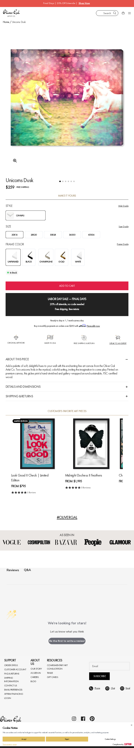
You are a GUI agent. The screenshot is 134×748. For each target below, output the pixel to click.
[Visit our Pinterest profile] (92, 718)
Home (6, 22)
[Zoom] (14, 160)
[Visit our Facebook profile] (83, 718)
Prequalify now (93, 325)
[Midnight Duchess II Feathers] (91, 443)
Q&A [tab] (27, 570)
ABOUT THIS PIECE (17, 359)
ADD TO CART (67, 286)
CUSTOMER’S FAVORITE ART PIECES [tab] (67, 411)
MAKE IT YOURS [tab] (67, 195)
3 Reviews (86, 487)
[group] (67, 106)
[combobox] (107, 13)
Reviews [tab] (13, 570)
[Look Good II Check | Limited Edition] (37, 443)
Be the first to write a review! (67, 641)
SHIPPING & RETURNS (19, 396)
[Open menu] (129, 13)
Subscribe (99, 676)
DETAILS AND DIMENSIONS (23, 387)
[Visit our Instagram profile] (74, 718)
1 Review (31, 492)
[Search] (115, 13)
